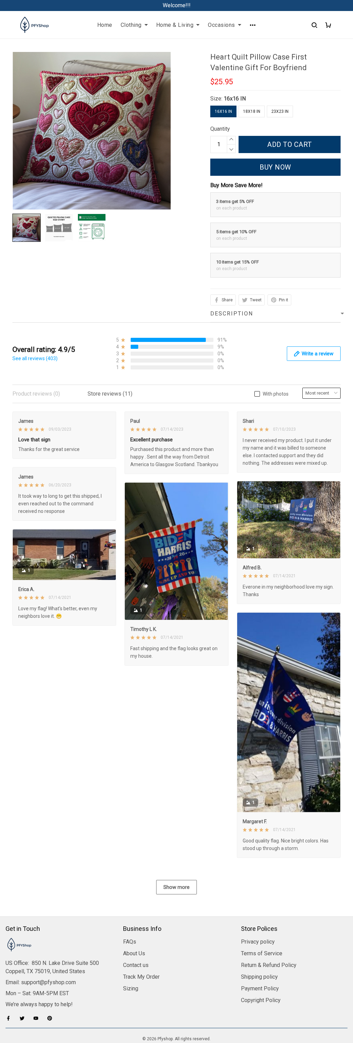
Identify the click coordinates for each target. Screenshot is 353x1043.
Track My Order (141, 977)
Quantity (220, 129)
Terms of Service (261, 953)
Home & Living (175, 25)
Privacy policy (258, 941)
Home (104, 25)
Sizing (130, 988)
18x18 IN (251, 111)
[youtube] (38, 1018)
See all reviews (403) (35, 358)
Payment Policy (260, 988)
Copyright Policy (261, 1000)
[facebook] (10, 1018)
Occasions (221, 25)
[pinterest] (52, 1018)
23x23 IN (280, 111)
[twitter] (24, 1018)
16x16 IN (235, 98)
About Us (134, 953)
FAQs (129, 941)
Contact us (136, 965)
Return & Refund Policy (268, 965)
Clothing (131, 25)
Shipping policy (259, 977)
